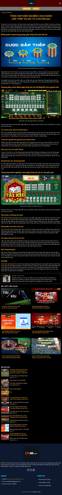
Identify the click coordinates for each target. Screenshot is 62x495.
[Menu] (60, 3)
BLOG (10, 12)
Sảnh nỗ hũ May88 (15, 389)
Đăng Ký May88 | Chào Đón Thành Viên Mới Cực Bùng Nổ (41, 307)
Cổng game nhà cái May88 (18, 380)
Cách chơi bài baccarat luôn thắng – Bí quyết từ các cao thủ (41, 356)
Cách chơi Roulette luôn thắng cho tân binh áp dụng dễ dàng (11, 356)
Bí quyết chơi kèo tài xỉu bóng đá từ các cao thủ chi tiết (11, 307)
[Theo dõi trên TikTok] (31, 470)
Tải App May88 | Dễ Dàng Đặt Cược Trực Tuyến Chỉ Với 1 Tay (19, 398)
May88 (36, 278)
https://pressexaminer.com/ (15, 479)
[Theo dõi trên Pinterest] (34, 470)
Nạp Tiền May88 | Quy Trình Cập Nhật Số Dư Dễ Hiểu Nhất (18, 416)
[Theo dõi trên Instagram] (28, 470)
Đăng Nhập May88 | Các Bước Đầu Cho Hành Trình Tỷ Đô (11, 332)
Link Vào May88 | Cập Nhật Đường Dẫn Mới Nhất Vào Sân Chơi (42, 332)
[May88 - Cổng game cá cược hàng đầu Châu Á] (31, 3)
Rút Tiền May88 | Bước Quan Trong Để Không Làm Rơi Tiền (19, 407)
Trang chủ (4, 12)
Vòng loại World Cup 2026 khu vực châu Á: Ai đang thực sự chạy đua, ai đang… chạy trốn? (19, 371)
